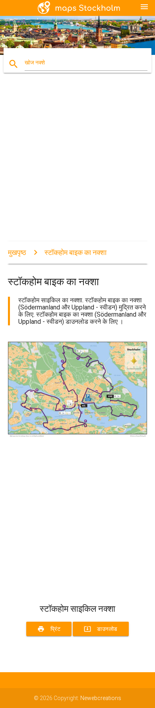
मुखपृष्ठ (17, 252)
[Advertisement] (77, 163)
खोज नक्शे (35, 62)
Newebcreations (100, 698)
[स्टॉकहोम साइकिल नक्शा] (77, 435)
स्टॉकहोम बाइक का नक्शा (76, 252)
